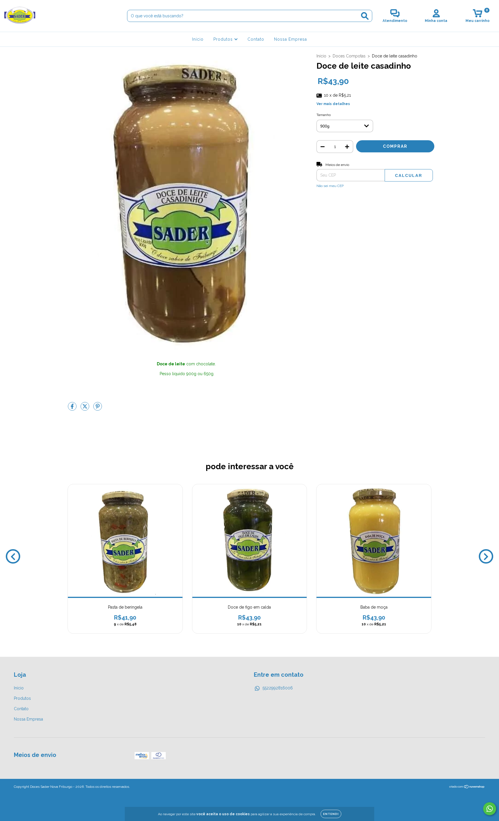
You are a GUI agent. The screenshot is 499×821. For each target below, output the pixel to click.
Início (198, 39)
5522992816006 (277, 688)
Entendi (331, 814)
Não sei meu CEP (330, 186)
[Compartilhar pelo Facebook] (73, 408)
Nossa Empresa (290, 39)
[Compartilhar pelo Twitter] (85, 408)
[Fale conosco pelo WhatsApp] (489, 808)
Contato (255, 39)
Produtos (223, 39)
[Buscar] (365, 16)
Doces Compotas (349, 56)
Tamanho (323, 115)
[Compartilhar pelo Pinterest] (97, 408)
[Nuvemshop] (467, 788)
